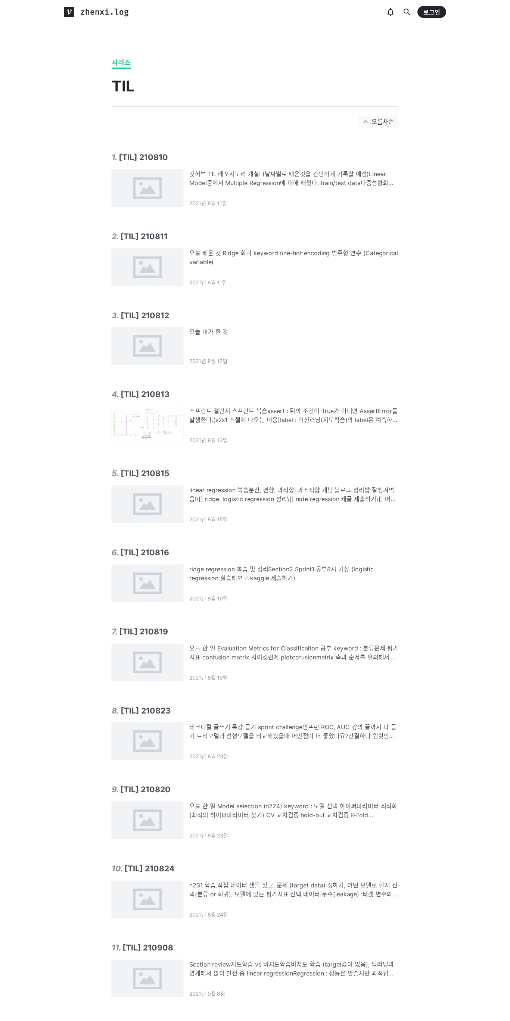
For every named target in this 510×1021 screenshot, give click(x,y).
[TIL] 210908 (147, 947)
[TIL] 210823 (146, 710)
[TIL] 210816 (144, 552)
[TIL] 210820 (145, 789)
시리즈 (121, 62)
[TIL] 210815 (145, 473)
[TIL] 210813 (145, 394)
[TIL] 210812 (145, 315)
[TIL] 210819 (143, 631)
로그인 (431, 12)
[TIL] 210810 (143, 157)
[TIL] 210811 (144, 236)
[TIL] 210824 (149, 868)
